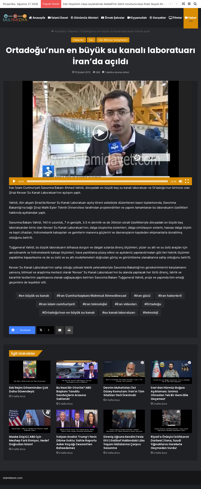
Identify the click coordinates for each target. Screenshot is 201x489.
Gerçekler (159, 17)
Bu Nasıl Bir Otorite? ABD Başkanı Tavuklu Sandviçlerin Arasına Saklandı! (73, 393)
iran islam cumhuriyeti (58, 304)
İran (91, 39)
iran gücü (143, 296)
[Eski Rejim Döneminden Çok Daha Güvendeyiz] (29, 372)
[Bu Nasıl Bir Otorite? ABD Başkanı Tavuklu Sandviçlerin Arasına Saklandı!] (77, 372)
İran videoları (127, 304)
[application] (100, 133)
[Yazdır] (69, 330)
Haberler (73, 31)
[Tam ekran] (187, 181)
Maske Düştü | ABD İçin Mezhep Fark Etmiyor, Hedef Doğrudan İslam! (29, 440)
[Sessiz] (181, 181)
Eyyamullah (139, 17)
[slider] (97, 181)
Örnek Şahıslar (114, 17)
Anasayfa (38, 17)
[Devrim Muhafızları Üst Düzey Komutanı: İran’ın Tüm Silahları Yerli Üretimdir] (124, 372)
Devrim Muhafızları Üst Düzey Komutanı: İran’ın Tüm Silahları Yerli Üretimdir (123, 391)
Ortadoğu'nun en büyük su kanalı (69, 312)
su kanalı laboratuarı (119, 312)
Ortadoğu (153, 304)
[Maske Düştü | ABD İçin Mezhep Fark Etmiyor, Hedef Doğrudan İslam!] (29, 421)
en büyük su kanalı (35, 296)
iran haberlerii (171, 296)
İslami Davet (59, 17)
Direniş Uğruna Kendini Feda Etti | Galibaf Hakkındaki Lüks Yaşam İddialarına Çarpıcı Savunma (124, 442)
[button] (100, 133)
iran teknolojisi (96, 304)
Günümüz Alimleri (85, 17)
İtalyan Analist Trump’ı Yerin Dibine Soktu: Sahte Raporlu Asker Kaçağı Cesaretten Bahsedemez (76, 442)
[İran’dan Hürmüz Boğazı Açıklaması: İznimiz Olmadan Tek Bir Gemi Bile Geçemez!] (171, 372)
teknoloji (151, 312)
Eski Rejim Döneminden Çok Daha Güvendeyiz (28, 389)
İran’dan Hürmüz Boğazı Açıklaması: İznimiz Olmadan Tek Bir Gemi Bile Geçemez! (169, 393)
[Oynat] (14, 181)
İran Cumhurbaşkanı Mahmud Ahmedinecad (92, 296)
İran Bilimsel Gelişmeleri (113, 39)
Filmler (177, 17)
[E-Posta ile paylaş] (60, 330)
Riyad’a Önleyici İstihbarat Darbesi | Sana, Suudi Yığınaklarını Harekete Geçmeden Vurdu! (170, 442)
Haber (192, 17)
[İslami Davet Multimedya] (15, 18)
